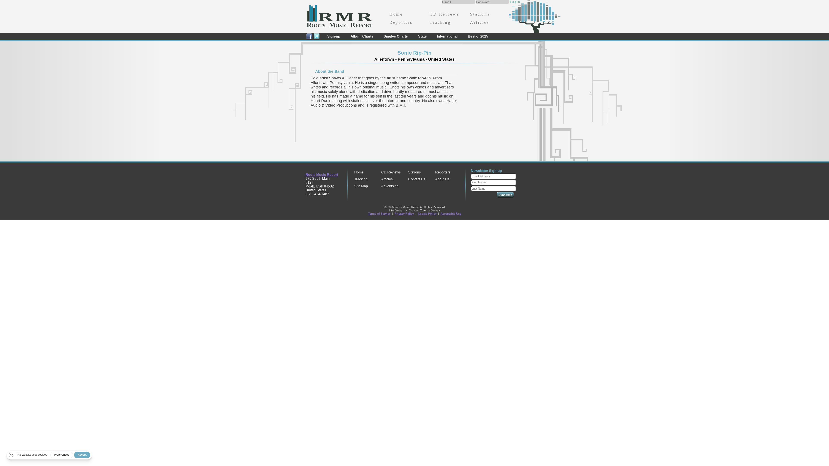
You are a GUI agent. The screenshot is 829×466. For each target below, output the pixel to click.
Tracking (440, 22)
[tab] (329, 71)
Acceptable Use (451, 213)
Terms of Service (379, 213)
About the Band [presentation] (329, 71)
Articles (479, 22)
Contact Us (416, 179)
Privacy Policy (404, 213)
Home (396, 14)
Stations (480, 14)
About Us (442, 179)
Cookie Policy (427, 213)
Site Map (361, 186)
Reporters (401, 22)
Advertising (390, 186)
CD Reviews (444, 14)
